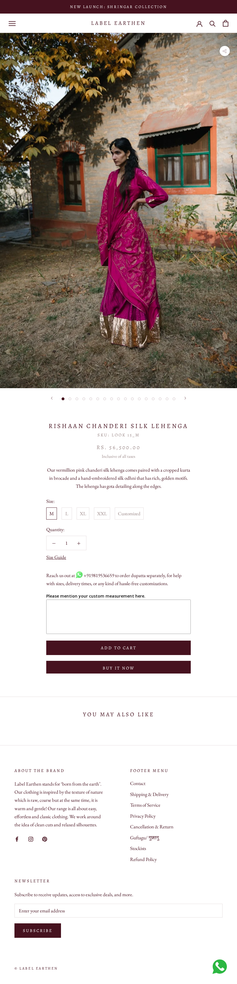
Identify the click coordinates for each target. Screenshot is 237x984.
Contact (137, 783)
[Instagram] (30, 838)
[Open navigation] (12, 23)
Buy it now (119, 668)
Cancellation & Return (151, 826)
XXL (102, 513)
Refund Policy (143, 859)
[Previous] (52, 398)
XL (83, 513)
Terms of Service (145, 805)
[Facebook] (16, 838)
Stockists (138, 848)
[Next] (185, 398)
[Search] (213, 23)
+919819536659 (99, 575)
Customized (129, 513)
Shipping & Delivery (149, 794)
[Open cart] (225, 23)
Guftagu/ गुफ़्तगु (144, 837)
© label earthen (36, 968)
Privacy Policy (142, 816)
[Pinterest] (44, 838)
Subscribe (38, 930)
